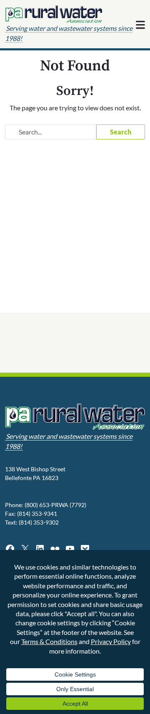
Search (120, 132)
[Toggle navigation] (140, 25)
